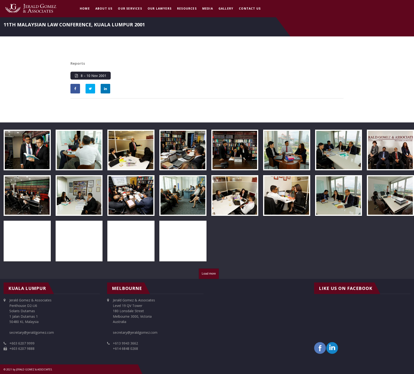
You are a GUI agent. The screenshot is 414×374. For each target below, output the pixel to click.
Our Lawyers (160, 8)
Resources (187, 8)
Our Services (130, 8)
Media (207, 8)
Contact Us (250, 8)
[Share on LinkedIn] (105, 88)
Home (85, 8)
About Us (104, 8)
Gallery (225, 8)
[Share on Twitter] (90, 88)
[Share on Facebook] (75, 88)
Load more (209, 273)
